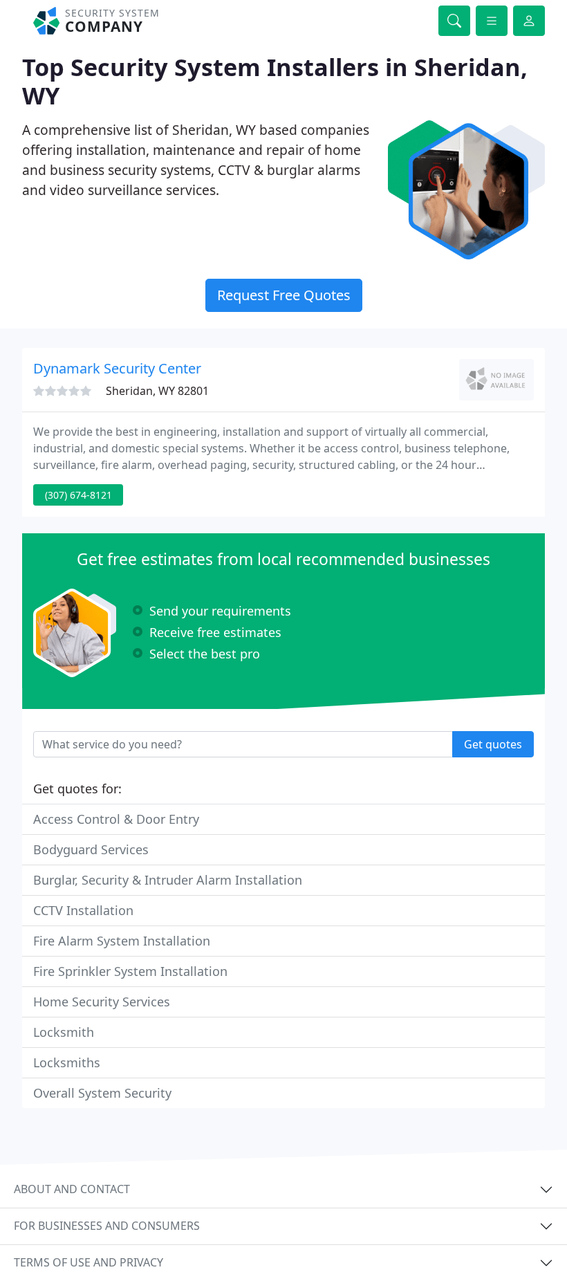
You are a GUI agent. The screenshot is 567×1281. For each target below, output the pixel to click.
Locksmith (63, 1032)
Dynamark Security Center (117, 368)
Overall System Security (102, 1093)
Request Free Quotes (284, 295)
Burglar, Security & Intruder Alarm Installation (167, 880)
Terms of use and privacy (88, 1262)
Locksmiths (66, 1062)
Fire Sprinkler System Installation (130, 971)
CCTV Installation (83, 910)
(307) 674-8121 (78, 494)
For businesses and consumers (107, 1225)
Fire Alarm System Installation (121, 940)
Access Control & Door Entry (116, 819)
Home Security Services (101, 1001)
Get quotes (493, 744)
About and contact (72, 1189)
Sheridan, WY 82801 (157, 390)
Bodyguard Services (91, 849)
